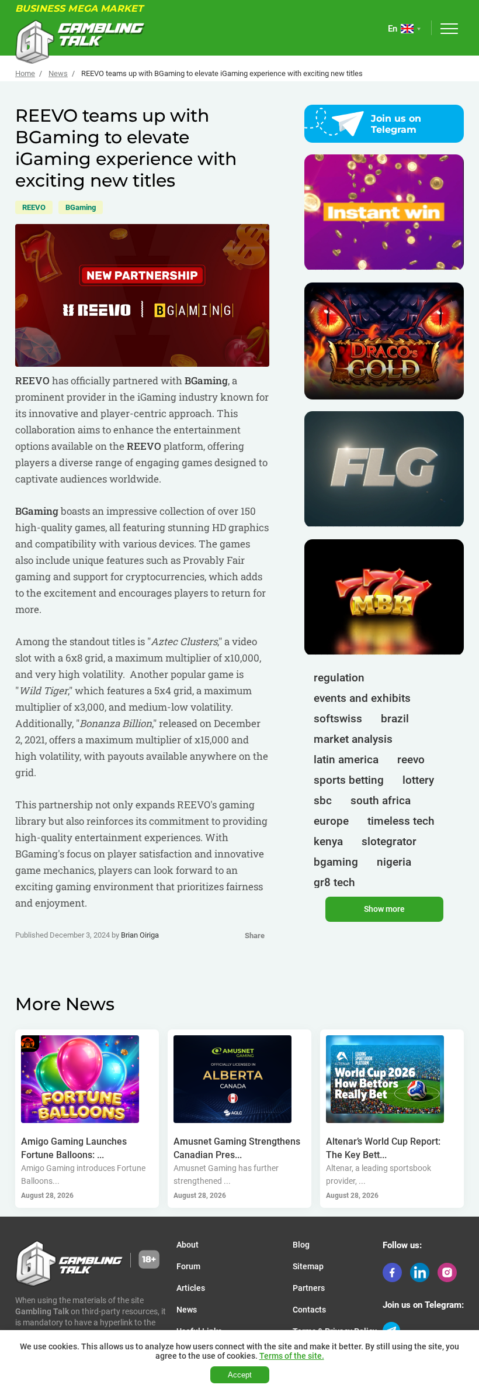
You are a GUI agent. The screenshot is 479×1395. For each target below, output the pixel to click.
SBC (323, 800)
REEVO (34, 207)
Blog (301, 1244)
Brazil (395, 718)
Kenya (328, 841)
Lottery (418, 780)
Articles (190, 1288)
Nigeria (394, 862)
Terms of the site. (291, 1355)
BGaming (80, 207)
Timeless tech (401, 821)
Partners (309, 1288)
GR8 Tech (334, 882)
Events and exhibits (362, 698)
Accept (240, 1374)
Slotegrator (389, 841)
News (58, 73)
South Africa (380, 800)
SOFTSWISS (338, 718)
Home (25, 73)
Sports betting (349, 780)
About (187, 1244)
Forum (188, 1266)
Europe (331, 821)
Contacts (309, 1309)
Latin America (346, 759)
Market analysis (353, 739)
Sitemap (308, 1266)
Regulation (339, 677)
